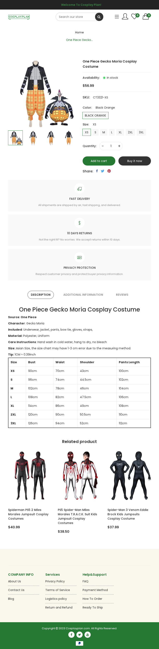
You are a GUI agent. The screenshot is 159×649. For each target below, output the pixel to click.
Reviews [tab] (122, 295)
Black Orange (95, 115)
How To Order (92, 599)
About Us (14, 581)
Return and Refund (58, 607)
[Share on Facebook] (97, 171)
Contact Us (16, 590)
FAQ (85, 581)
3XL (141, 132)
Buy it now (134, 161)
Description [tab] (41, 295)
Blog (11, 599)
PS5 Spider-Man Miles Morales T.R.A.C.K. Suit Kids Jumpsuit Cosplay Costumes (77, 516)
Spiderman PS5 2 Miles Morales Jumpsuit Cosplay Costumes (28, 514)
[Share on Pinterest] (109, 171)
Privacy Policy (55, 581)
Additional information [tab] (83, 295)
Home (79, 32)
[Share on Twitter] (102, 171)
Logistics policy (56, 599)
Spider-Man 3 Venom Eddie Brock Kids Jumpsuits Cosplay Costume (127, 514)
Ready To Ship (93, 607)
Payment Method (95, 590)
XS (86, 132)
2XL (130, 132)
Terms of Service (57, 590)
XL (120, 132)
